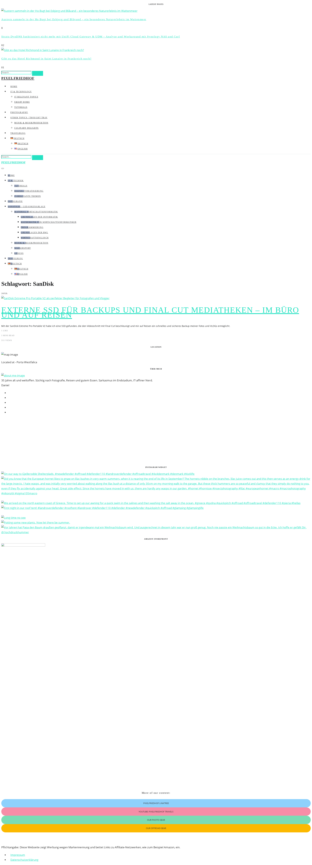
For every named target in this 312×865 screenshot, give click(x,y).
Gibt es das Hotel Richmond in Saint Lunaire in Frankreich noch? (46, 58)
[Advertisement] (98, 440)
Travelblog (18, 133)
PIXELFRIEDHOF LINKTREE (156, 803)
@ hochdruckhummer (15, 532)
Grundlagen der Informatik (39, 217)
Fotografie (15, 201)
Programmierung (32, 227)
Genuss (19, 253)
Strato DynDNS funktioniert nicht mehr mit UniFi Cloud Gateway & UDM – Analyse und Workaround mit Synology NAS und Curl (90, 36)
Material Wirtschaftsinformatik (36, 212)
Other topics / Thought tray (29, 118)
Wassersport (22, 248)
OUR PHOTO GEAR (156, 819)
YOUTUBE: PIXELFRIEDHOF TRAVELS (156, 811)
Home (13, 86)
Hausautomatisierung (29, 191)
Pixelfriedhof (17, 78)
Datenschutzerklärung (24, 860)
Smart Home (22, 102)
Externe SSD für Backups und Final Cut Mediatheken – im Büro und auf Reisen (150, 312)
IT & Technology (21, 92)
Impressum (17, 855)
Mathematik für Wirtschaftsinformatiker (48, 222)
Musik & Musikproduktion (31, 123)
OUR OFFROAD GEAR (156, 828)
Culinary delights (26, 128)
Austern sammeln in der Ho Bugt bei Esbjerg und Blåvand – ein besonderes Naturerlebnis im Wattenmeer (73, 19)
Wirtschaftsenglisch (35, 238)
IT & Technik (16, 180)
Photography (19, 112)
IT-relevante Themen (27, 196)
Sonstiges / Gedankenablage (26, 206)
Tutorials (20, 107)
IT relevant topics (26, 97)
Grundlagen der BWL (34, 232)
